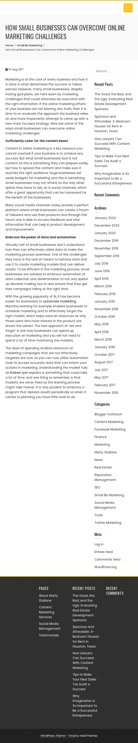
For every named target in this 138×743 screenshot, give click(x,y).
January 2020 (105, 233)
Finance (101, 437)
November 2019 (106, 248)
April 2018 (102, 332)
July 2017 (101, 370)
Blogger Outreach (108, 414)
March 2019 (103, 286)
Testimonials (49, 635)
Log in (99, 544)
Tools (99, 515)
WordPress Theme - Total (58, 736)
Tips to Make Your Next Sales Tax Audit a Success (112, 161)
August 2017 (104, 362)
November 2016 (106, 393)
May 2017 (101, 377)
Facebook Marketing (110, 429)
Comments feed (107, 559)
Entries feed (104, 552)
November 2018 (106, 309)
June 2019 (102, 271)
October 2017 (105, 354)
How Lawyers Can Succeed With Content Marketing (112, 144)
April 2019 (102, 278)
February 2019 (105, 294)
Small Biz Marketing (109, 495)
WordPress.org (106, 567)
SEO (97, 487)
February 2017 (105, 385)
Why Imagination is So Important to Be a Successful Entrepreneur (113, 178)
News (99, 460)
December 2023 (107, 225)
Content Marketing (109, 422)
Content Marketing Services (46, 612)
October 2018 (105, 316)
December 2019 (106, 240)
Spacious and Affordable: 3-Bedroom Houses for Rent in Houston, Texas (86, 637)
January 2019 (105, 301)
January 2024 (105, 218)
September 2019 (107, 256)
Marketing (102, 444)
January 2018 (105, 347)
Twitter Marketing (108, 523)
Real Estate (103, 467)
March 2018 (103, 339)
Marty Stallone (106, 452)
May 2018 (102, 324)
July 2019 (101, 263)
